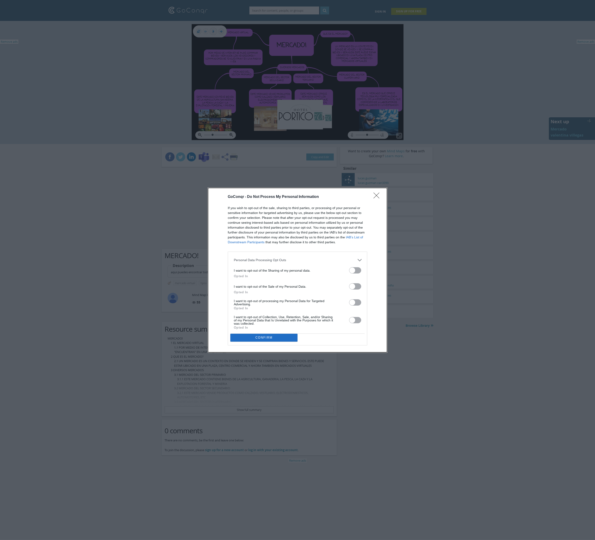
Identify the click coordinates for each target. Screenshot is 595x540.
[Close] (378, 197)
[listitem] (297, 260)
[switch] (355, 270)
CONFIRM (264, 337)
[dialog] (297, 270)
